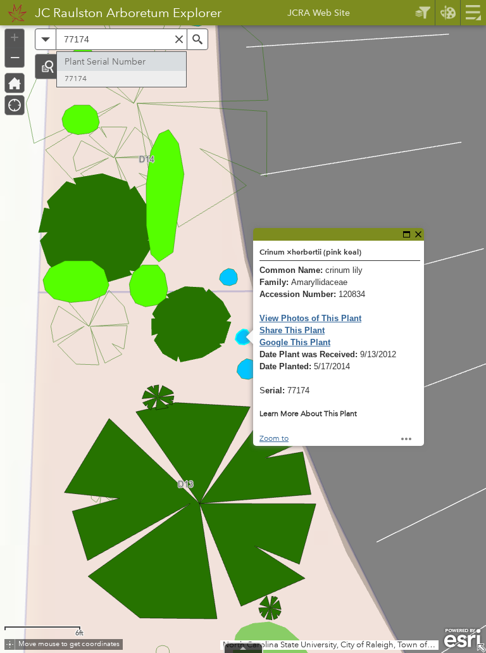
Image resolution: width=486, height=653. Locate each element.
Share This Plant (292, 330)
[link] (13, 12)
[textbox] (121, 39)
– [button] (15, 56)
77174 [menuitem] (76, 79)
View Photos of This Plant (310, 318)
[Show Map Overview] (481, 648)
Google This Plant (294, 342)
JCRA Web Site (318, 14)
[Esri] (462, 638)
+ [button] (14, 37)
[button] (47, 66)
